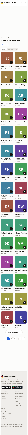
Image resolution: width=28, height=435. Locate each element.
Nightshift (18, 307)
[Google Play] (17, 387)
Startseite (3, 37)
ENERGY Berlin (18, 398)
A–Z (16, 49)
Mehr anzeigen (13, 332)
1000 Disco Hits (20, 159)
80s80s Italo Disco (21, 66)
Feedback (3, 419)
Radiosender (4, 393)
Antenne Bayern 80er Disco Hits (21, 103)
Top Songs (3, 398)
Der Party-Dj (5, 214)
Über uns (3, 411)
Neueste (10, 49)
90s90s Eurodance (19, 396)
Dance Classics (6, 85)
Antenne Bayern (19, 393)
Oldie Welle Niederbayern (18, 404)
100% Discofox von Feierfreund (7, 270)
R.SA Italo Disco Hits (21, 270)
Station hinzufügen (6, 413)
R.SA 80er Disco (6, 140)
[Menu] (25, 2)
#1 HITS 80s (5, 177)
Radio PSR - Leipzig (21, 177)
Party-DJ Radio (6, 159)
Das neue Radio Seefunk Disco (21, 122)
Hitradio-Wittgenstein (21, 85)
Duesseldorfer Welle (21, 214)
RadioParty (18, 325)
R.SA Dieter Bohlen (7, 122)
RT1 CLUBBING (6, 103)
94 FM (17, 196)
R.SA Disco (4, 325)
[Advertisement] (14, 21)
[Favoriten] (22, 2)
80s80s (16, 401)
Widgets (3, 416)
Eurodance (18, 140)
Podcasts (3, 396)
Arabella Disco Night (7, 288)
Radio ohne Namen (7, 233)
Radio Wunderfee (7, 196)
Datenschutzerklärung (6, 426)
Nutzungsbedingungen (17, 426)
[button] (7, 58)
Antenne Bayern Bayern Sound (21, 288)
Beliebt (4, 49)
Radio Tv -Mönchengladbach (7, 307)
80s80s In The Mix (7, 66)
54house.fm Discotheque (7, 251)
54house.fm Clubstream (21, 233)
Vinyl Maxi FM (19, 251)
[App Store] (6, 387)
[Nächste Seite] (23, 338)
